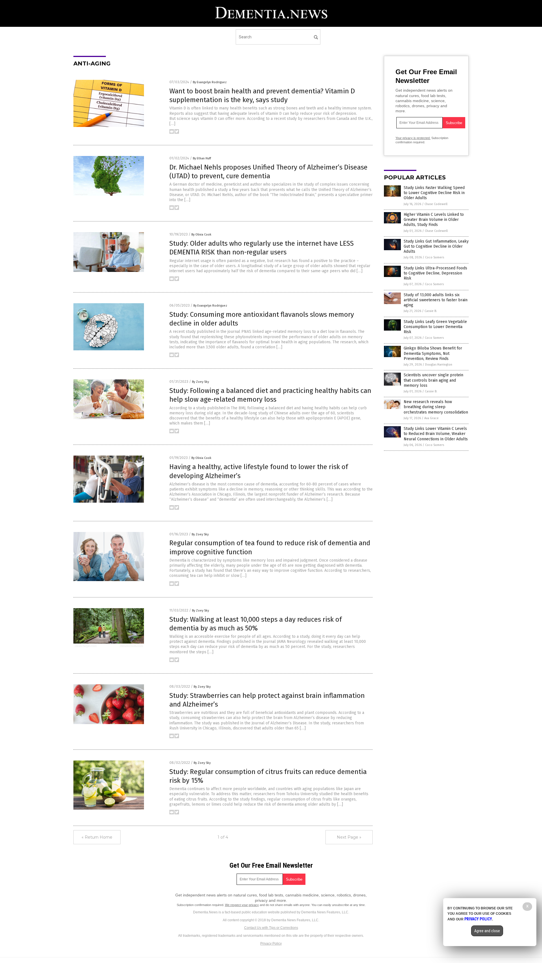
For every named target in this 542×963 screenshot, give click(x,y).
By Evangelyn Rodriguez (210, 82)
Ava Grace (431, 418)
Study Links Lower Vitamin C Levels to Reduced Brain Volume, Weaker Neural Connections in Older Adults (436, 433)
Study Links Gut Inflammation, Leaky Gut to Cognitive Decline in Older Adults (436, 246)
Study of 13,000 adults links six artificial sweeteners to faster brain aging (435, 300)
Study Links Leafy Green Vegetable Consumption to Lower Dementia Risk (435, 326)
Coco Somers (434, 257)
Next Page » (349, 837)
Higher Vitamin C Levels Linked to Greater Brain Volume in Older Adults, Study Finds (434, 219)
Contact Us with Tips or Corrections (271, 928)
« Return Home (97, 837)
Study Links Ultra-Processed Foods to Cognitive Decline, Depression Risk (435, 273)
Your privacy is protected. (412, 138)
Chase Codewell (436, 204)
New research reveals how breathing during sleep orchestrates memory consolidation (436, 406)
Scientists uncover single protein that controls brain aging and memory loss (433, 380)
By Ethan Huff (202, 158)
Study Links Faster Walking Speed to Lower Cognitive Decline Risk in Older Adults (434, 192)
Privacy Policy (271, 944)
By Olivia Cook (201, 234)
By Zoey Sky (200, 382)
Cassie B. (431, 311)
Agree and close (487, 931)
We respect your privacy (242, 905)
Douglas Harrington (438, 364)
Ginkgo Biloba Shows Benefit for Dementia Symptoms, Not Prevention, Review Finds (433, 353)
